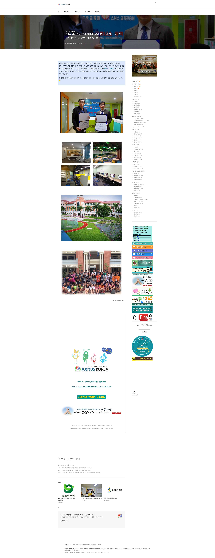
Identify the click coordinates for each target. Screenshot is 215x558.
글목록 (135, 81)
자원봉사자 (135, 182)
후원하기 (136, 208)
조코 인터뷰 (136, 145)
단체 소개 (135, 99)
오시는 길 (137, 113)
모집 (136, 86)
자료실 (134, 210)
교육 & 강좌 (137, 96)
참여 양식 (137, 217)
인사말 (136, 196)
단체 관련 (137, 164)
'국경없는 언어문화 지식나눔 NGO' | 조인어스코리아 (78, 515)
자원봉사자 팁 (138, 186)
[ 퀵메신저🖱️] (68, 544)
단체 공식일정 (138, 134)
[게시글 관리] (66, 459)
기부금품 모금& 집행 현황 (141, 200)
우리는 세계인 (138, 155)
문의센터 (97, 11)
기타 (136, 94)
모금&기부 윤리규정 (139, 202)
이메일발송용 (138, 213)
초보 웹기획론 (138, 179)
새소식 (136, 173)
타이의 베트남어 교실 (140, 123)
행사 (136, 90)
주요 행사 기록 (138, 138)
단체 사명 (137, 105)
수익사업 (136, 111)
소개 (135, 101)
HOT (136, 147)
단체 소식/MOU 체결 (71, 31)
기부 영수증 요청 (138, 204)
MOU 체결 (137, 136)
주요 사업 (137, 103)
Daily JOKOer (138, 119)
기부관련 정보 (138, 198)
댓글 (59, 507)
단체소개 (66, 11)
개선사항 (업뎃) (138, 175)
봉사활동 (87, 11)
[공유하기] (64, 459)
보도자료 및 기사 (137, 162)
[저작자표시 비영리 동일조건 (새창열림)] (78, 459)
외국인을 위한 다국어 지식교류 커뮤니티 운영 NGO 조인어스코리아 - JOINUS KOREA (82, 517)
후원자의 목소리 (138, 149)
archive (137, 190)
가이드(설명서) (138, 177)
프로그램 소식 (137, 116)
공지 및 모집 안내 (139, 184)
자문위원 (136, 151)
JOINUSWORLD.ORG (138, 171)
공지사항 (135, 84)
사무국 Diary (138, 142)
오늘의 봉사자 (138, 159)
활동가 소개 (137, 140)
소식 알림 (137, 132)
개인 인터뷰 (137, 157)
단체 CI (136, 107)
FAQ (135, 206)
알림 (136, 88)
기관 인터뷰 (137, 153)
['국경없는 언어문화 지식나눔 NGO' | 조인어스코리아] (67, 4)
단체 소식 (135, 129)
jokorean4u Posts (139, 127)
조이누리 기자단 (139, 125)
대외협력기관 (138, 109)
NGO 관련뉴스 (138, 168)
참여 (136, 92)
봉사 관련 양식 (138, 188)
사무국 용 (137, 215)
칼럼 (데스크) (137, 166)
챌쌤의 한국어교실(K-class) (141, 121)
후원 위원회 (136, 193)
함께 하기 (77, 11)
